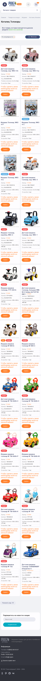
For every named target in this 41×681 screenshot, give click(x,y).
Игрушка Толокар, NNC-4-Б (10, 179)
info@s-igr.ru (9, 657)
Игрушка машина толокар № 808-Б (7, 345)
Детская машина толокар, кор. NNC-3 (30, 179)
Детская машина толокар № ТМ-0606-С (9, 400)
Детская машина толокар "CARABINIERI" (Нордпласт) (30, 567)
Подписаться (12, 624)
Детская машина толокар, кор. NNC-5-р (30, 70)
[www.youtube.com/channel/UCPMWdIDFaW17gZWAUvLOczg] (9, 673)
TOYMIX (8, 74)
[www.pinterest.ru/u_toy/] (2, 673)
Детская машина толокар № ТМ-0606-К (9, 510)
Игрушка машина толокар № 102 (7, 566)
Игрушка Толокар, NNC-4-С (31, 123)
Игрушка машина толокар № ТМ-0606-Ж (31, 455)
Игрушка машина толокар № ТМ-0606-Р (9, 455)
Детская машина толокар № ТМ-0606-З (30, 400)
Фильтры (33, 37)
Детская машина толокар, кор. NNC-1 (30, 234)
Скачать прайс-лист (9, 660)
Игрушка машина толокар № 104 (28, 510)
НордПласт (30, 570)
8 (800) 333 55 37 (13, 650)
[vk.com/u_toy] (13, 673)
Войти (5, 94)
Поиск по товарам (32, 3)
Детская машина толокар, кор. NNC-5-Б (9, 70)
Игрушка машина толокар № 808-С (28, 345)
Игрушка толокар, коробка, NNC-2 (8, 234)
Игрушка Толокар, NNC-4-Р (10, 123)
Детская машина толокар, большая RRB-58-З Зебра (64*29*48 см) (31, 291)
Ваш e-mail (3, 611)
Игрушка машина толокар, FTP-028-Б (8, 289)
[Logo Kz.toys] (15, 4)
